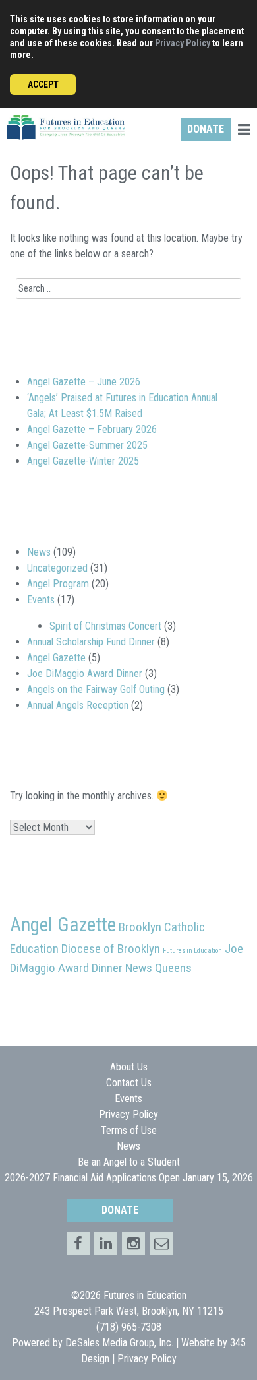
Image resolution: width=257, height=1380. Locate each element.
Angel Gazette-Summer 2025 (87, 445)
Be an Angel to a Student (129, 1162)
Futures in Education (192, 950)
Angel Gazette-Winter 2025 (83, 461)
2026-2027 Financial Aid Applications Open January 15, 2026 (129, 1177)
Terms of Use (129, 1130)
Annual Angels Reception (77, 705)
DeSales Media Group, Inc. (119, 1342)
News (39, 552)
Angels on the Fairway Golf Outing (96, 689)
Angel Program (58, 583)
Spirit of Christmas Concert (105, 626)
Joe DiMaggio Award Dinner (84, 673)
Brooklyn (140, 927)
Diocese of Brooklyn (110, 948)
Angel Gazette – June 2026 (83, 382)
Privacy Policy (182, 43)
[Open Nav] (244, 131)
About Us (129, 1067)
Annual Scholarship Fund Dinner (91, 642)
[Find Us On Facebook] (78, 1243)
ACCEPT (43, 84)
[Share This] (105, 1243)
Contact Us (129, 1082)
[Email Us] (161, 1243)
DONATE (205, 129)
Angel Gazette (56, 657)
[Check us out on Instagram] (133, 1243)
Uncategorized (57, 568)
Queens (173, 967)
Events (41, 599)
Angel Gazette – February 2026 (92, 429)
